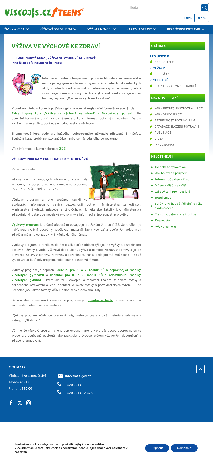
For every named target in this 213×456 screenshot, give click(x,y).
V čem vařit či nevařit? (171, 185)
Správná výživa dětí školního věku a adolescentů (179, 206)
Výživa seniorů (165, 226)
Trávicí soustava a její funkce (175, 214)
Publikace (163, 132)
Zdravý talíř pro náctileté (172, 191)
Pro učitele (164, 62)
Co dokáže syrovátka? (171, 167)
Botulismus (163, 197)
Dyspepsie (162, 220)
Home (188, 17)
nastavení (21, 452)
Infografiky (165, 144)
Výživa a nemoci (99, 29)
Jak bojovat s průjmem (171, 173)
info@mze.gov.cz (77, 376)
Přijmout (157, 448)
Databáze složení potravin (177, 126)
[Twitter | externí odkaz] (20, 402)
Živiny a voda (14, 29)
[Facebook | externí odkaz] (11, 402)
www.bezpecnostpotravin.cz (179, 108)
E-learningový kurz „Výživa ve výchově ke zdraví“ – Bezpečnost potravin (73, 113)
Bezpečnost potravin (183, 29)
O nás (202, 17)
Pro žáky (162, 74)
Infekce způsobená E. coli (173, 179)
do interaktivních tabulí (175, 86)
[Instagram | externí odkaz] (29, 402)
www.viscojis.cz (168, 114)
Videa (159, 138)
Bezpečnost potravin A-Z (175, 120)
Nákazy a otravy (139, 29)
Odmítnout (184, 448)
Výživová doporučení (56, 29)
